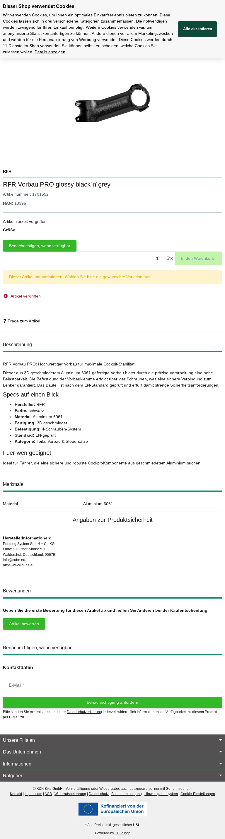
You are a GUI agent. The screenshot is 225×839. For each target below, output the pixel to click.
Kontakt (16, 794)
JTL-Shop (122, 833)
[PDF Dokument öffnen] (112, 809)
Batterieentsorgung (126, 794)
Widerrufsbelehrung (70, 794)
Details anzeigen (50, 51)
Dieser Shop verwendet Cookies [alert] (38, 6)
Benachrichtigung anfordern (112, 702)
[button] (112, 740)
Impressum (33, 794)
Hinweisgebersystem (161, 794)
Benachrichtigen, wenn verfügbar (39, 245)
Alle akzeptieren (197, 29)
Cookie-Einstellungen (197, 794)
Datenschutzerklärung (84, 712)
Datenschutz (99, 794)
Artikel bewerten (24, 623)
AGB (48, 794)
